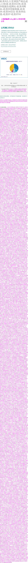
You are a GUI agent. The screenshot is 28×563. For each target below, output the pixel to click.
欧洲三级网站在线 (10, 204)
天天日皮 (17, 262)
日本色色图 (4, 516)
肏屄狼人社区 (9, 473)
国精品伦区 (11, 344)
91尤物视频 (22, 185)
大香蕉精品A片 (10, 503)
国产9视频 (11, 391)
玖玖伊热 (2, 266)
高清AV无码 (4, 334)
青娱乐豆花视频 (19, 489)
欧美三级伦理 (14, 364)
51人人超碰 (18, 352)
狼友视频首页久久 (13, 285)
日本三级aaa (15, 229)
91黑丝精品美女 (22, 395)
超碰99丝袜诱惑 (4, 129)
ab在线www (10, 190)
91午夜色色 (22, 311)
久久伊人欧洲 (8, 369)
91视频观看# (14, 368)
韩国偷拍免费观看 (19, 284)
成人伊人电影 (10, 521)
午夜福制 (21, 178)
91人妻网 (9, 161)
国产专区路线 (4, 468)
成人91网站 (6, 532)
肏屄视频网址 (14, 357)
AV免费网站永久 (14, 328)
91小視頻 (24, 279)
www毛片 (2, 238)
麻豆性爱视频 (21, 164)
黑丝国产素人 (23, 309)
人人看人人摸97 (3, 459)
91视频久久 (9, 114)
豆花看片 (22, 121)
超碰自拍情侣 (5, 142)
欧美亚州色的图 (12, 515)
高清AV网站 (9, 158)
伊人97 (20, 267)
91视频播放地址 (10, 468)
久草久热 (5, 416)
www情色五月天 (16, 194)
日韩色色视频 (22, 463)
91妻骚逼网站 (21, 207)
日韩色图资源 (4, 317)
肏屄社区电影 (2, 237)
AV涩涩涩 (19, 384)
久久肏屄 (10, 443)
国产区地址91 (13, 228)
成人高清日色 (6, 133)
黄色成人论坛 (14, 304)
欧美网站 (9, 242)
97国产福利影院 (17, 121)
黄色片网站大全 (13, 387)
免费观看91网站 (6, 538)
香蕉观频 (4, 338)
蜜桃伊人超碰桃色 (18, 417)
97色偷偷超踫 (21, 195)
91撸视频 (5, 311)
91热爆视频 (20, 498)
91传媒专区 (4, 396)
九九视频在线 (20, 424)
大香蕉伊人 (2, 465)
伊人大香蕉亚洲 (3, 331)
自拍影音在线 (15, 554)
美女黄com (4, 426)
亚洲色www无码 (17, 386)
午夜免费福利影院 (7, 297)
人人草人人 (21, 189)
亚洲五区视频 (11, 171)
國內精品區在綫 (8, 390)
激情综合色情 (22, 245)
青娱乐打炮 (13, 512)
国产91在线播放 (17, 520)
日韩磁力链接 (19, 401)
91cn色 (1, 534)
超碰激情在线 (5, 270)
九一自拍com (21, 490)
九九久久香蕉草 (10, 134)
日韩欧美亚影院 (18, 398)
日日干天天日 (5, 480)
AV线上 (9, 246)
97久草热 (14, 430)
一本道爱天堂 (8, 430)
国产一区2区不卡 (11, 283)
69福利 (17, 430)
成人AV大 (23, 332)
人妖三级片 (10, 186)
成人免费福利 (8, 553)
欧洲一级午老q (23, 459)
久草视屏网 (18, 428)
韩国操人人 (13, 210)
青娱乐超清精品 (16, 280)
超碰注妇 (17, 555)
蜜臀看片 (2, 344)
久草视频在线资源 (7, 438)
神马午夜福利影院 (20, 439)
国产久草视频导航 (18, 420)
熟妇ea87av (4, 558)
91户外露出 (6, 125)
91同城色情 (6, 258)
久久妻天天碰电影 (23, 126)
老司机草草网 (14, 324)
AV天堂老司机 (12, 117)
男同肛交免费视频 (15, 561)
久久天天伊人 (21, 331)
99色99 (5, 236)
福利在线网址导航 (22, 254)
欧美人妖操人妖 (13, 495)
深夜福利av (3, 216)
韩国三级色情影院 (13, 362)
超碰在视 (21, 161)
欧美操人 (10, 525)
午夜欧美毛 (18, 416)
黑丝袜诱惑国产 (20, 324)
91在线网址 (10, 361)
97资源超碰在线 (7, 308)
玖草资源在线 (7, 405)
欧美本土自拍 (4, 527)
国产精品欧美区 (7, 356)
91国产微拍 (3, 229)
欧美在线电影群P (5, 343)
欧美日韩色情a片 (23, 305)
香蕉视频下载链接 (3, 323)
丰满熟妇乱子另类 (3, 201)
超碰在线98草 (20, 532)
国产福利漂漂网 (16, 536)
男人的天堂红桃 (10, 208)
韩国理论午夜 (16, 271)
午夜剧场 (10, 195)
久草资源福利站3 (19, 504)
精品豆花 (18, 474)
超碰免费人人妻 (10, 206)
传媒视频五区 (9, 212)
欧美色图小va (19, 199)
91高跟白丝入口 (10, 330)
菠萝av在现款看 (3, 194)
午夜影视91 (16, 296)
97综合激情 (17, 379)
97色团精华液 (5, 458)
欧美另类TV (16, 190)
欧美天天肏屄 (22, 117)
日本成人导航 (23, 223)
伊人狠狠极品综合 (19, 128)
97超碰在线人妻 (4, 293)
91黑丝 (9, 131)
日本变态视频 (23, 351)
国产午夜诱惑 (8, 474)
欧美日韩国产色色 (14, 177)
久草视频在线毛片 (21, 297)
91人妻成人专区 (3, 161)
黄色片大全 (21, 112)
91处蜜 (17, 349)
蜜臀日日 (24, 465)
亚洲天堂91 (12, 109)
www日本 (24, 352)
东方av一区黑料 (23, 408)
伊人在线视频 (5, 511)
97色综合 (22, 438)
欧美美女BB (3, 219)
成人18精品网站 (9, 309)
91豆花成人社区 (6, 413)
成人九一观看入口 (12, 401)
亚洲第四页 (3, 267)
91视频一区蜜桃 (22, 129)
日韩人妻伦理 (24, 308)
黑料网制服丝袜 (16, 172)
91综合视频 (19, 216)
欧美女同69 (4, 383)
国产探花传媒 (17, 414)
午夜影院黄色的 (8, 278)
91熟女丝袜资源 (11, 379)
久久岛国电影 (12, 343)
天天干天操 (10, 383)
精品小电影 (14, 369)
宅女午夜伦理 (17, 293)
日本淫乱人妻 (24, 298)
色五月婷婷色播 (4, 544)
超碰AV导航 (6, 450)
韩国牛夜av (23, 497)
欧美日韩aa (5, 534)
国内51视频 (3, 421)
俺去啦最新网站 (17, 494)
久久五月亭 (16, 478)
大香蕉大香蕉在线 (17, 528)
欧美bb (23, 444)
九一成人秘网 (9, 253)
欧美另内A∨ (23, 413)
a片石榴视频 (21, 130)
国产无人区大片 (17, 447)
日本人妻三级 (13, 407)
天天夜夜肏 (3, 364)
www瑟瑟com (12, 279)
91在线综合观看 (18, 431)
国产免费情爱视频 (20, 394)
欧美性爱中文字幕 (22, 158)
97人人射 (24, 107)
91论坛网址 (11, 414)
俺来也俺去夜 (21, 219)
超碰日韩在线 (16, 178)
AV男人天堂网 (4, 484)
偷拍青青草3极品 (6, 398)
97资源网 (17, 548)
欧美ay (13, 158)
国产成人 (4, 481)
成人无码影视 (20, 317)
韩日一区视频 (20, 366)
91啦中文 (15, 392)
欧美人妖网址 (8, 388)
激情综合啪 (14, 114)
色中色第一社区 (17, 477)
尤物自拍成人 (15, 255)
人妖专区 (21, 390)
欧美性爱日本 (16, 534)
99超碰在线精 (12, 274)
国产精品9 (23, 180)
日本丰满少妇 (8, 254)
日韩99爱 (5, 395)
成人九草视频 (13, 394)
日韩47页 (26, 120)
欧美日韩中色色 (12, 315)
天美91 (5, 361)
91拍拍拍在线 (9, 221)
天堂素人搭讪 (12, 133)
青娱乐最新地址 (11, 314)
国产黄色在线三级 (14, 254)
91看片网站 (7, 128)
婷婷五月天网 (10, 550)
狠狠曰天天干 (14, 184)
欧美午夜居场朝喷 (14, 353)
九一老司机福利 (12, 202)
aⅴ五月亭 (16, 460)
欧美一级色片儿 (4, 284)
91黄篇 (15, 206)
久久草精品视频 (17, 154)
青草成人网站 (12, 108)
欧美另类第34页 (10, 151)
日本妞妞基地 (8, 304)
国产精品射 (18, 315)
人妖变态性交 (21, 255)
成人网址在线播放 (20, 347)
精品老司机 (18, 159)
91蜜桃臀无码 (5, 126)
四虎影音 (14, 443)
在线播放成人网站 (23, 433)
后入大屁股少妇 (24, 236)
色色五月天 (25, 160)
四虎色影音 (15, 510)
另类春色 (21, 378)
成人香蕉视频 (25, 275)
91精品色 (16, 189)
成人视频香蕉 (7, 251)
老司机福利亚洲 (22, 338)
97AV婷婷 (12, 412)
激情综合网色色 (23, 280)
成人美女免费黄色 (19, 314)
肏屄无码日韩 (14, 165)
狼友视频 (2, 258)
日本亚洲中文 (21, 328)
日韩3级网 (23, 114)
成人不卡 (4, 384)
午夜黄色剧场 (8, 116)
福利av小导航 (2, 409)
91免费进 (6, 186)
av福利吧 (6, 471)
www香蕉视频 (17, 484)
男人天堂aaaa (18, 507)
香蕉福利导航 (13, 469)
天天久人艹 (10, 156)
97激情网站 (14, 488)
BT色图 (18, 429)
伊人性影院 (4, 446)
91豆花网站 (7, 109)
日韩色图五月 (20, 143)
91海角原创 (3, 231)
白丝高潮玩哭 (13, 275)
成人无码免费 (9, 498)
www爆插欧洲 (10, 447)
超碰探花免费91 (15, 167)
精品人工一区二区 (21, 270)
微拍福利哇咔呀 (7, 519)
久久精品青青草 (22, 163)
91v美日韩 (22, 361)
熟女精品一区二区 (12, 480)
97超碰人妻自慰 (23, 411)
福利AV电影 (12, 180)
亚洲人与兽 (12, 233)
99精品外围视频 (14, 326)
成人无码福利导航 (16, 137)
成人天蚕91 (16, 107)
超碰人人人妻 (12, 262)
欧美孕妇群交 (8, 352)
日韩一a (22, 154)
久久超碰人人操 (22, 262)
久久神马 (21, 210)
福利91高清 (6, 414)
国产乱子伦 (19, 155)
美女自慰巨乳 (15, 425)
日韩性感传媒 (21, 242)
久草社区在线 (23, 416)
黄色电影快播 (6, 285)
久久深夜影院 (2, 510)
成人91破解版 (10, 311)
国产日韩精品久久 (15, 185)
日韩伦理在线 (5, 439)
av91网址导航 (15, 403)
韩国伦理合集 (14, 188)
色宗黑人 (19, 421)
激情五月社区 (2, 425)
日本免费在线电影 (6, 420)
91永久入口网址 (5, 555)
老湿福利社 (24, 108)
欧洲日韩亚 (11, 168)
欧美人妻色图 (13, 306)
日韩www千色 (6, 382)
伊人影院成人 (12, 444)
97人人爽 (2, 156)
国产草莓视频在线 (16, 113)
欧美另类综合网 (9, 554)
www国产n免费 (23, 508)
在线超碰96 (15, 120)
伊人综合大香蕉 (9, 148)
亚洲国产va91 (14, 553)
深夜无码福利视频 (3, 245)
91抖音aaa (13, 398)
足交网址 (9, 386)
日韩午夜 (12, 294)
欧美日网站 (20, 511)
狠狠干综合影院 (9, 409)
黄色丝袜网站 (9, 562)
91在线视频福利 (17, 332)
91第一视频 (2, 177)
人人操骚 (23, 173)
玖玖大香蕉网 (10, 121)
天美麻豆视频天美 (9, 360)
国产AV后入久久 (12, 147)
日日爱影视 (13, 377)
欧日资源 (18, 276)
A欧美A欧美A (9, 216)
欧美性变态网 (6, 391)
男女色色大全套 (21, 304)
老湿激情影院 (15, 191)
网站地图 (8, 102)
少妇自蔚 (4, 208)
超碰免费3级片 (3, 545)
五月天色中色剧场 (5, 176)
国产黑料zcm (13, 474)
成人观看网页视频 (10, 322)
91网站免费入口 (19, 169)
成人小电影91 (4, 493)
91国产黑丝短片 (18, 444)
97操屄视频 (14, 429)
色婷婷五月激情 (21, 473)
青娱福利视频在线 (8, 182)
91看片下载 (21, 186)
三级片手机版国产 (20, 557)
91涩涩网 (11, 234)
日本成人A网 (23, 240)
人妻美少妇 (9, 514)
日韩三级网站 (11, 142)
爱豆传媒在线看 (7, 220)
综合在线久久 (16, 396)
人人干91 (20, 134)
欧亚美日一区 (11, 189)
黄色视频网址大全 (16, 408)
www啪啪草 (11, 144)
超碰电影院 (10, 120)
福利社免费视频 (5, 441)
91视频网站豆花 (23, 506)
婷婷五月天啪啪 (13, 251)
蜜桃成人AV (10, 493)
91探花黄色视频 (11, 284)
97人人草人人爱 (11, 236)
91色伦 (11, 392)
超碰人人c (18, 173)
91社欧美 (12, 181)
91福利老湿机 (24, 244)
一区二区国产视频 (3, 523)
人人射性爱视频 (22, 144)
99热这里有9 (5, 525)
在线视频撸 (6, 451)
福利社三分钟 (7, 524)
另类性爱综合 (21, 486)
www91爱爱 (16, 463)
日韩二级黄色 (10, 484)
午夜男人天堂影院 (22, 289)
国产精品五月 (15, 207)
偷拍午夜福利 (23, 310)
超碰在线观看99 (4, 499)
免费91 (1, 135)
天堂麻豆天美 (9, 319)
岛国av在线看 (6, 203)
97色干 (3, 360)
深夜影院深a (7, 301)
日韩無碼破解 (25, 401)
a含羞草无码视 (9, 237)
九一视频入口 (6, 281)
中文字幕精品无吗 (7, 442)
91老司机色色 (18, 471)
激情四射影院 (23, 455)
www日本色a (2, 403)
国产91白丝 (18, 321)
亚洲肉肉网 (12, 288)
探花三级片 (12, 382)
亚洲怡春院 (2, 400)
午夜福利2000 (22, 190)
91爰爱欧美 (24, 489)
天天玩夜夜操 (8, 561)
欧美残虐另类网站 (12, 291)
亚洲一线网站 (12, 257)
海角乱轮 (17, 117)
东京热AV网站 (15, 289)
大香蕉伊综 (16, 360)
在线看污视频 (8, 549)
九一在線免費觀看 (9, 478)
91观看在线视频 (19, 480)
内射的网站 (16, 373)
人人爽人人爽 (22, 383)
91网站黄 (10, 334)
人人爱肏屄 (19, 488)
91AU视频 (3, 562)
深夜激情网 (4, 232)
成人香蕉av (25, 134)
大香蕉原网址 (16, 323)
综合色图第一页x (6, 228)
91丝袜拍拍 (15, 208)
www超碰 (3, 554)
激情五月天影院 (11, 520)
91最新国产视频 (8, 300)
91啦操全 (15, 156)
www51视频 (6, 266)
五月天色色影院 (19, 203)
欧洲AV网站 (10, 371)
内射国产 (9, 433)
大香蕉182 (21, 198)
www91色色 (5, 168)
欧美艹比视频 (6, 250)
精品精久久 (10, 408)
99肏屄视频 (25, 368)
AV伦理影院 (22, 336)
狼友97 (4, 477)
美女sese (13, 540)
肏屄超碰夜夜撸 (19, 202)
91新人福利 (17, 245)
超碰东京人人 (9, 194)
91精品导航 (7, 341)
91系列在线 (7, 456)
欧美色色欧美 (2, 430)
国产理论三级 (18, 308)
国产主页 (19, 114)
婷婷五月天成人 (10, 214)
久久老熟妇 (9, 384)
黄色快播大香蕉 (9, 510)
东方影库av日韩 (21, 537)
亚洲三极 (10, 439)
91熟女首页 (6, 225)
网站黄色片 (24, 450)
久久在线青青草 (7, 197)
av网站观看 (5, 135)
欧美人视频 (9, 335)
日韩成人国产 (16, 198)
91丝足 (18, 533)
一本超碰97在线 (21, 364)
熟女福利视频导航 (21, 452)
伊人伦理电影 (8, 177)
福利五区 (8, 276)
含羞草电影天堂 (24, 429)
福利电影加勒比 (18, 412)
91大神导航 (2, 300)
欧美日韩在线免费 (13, 227)
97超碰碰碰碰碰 (12, 264)
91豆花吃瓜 (16, 186)
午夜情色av (24, 431)
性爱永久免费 (20, 156)
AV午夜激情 (15, 486)
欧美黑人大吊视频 (18, 193)
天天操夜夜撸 (18, 122)
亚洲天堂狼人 (12, 215)
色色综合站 (4, 358)
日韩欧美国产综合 (15, 278)
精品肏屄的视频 (24, 257)
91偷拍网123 (13, 442)
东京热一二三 (9, 318)
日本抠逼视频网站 (7, 167)
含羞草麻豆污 (8, 155)
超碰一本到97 (21, 296)
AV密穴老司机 (5, 378)
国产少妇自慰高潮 (18, 141)
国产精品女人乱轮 (13, 441)
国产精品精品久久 (7, 324)
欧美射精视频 (20, 313)
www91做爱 (12, 122)
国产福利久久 (15, 164)
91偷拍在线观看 (8, 502)
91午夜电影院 (12, 504)
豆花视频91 (17, 540)
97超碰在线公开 (20, 150)
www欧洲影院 (23, 484)
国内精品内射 (6, 362)
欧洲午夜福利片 (4, 443)
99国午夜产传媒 (10, 163)
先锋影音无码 (20, 268)
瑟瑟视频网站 (24, 322)
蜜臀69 (1, 413)
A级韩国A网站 (11, 499)
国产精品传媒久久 (13, 532)
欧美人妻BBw (13, 321)
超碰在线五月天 (18, 422)
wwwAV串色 (19, 197)
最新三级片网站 (4, 332)
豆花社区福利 (4, 292)
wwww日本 (11, 250)
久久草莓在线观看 (7, 184)
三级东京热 (18, 244)
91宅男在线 (13, 507)
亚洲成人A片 (7, 377)
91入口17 (11, 463)
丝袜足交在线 (22, 248)
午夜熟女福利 (7, 306)
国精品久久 (6, 491)
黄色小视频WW (22, 554)
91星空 (4, 214)
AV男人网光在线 (24, 113)
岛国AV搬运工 (20, 227)
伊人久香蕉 (25, 197)
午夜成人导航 (21, 191)
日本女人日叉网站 (23, 330)
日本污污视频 (11, 129)
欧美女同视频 (18, 288)
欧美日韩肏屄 (18, 458)
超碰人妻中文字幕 (12, 472)
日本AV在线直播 (14, 476)
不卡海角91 (12, 405)
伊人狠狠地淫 (18, 108)
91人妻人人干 (19, 443)
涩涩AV (24, 251)
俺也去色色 (19, 146)
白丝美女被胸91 (17, 240)
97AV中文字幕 (15, 253)
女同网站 (12, 351)
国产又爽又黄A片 (11, 135)
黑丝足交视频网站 (21, 131)
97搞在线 (4, 158)
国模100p (19, 298)
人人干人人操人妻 (19, 109)
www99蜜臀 (10, 454)
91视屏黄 (25, 511)
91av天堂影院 (19, 482)
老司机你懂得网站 (5, 244)
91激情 (26, 473)
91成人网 (11, 529)
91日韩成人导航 (22, 167)
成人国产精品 (22, 437)
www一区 (16, 129)
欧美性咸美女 (4, 381)
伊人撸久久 (25, 424)
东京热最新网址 (4, 178)
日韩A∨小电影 (21, 514)
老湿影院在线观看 (16, 224)
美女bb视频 (21, 139)
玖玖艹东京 (23, 527)
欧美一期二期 (6, 150)
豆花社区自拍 (17, 181)
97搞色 (19, 241)
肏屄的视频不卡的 (15, 246)
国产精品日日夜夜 (9, 240)
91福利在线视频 (14, 518)
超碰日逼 (14, 502)
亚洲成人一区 (18, 497)
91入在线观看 (6, 461)
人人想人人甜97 (22, 319)
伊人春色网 (15, 525)
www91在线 (14, 138)
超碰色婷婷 (12, 340)
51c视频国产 (5, 287)
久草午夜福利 (22, 246)
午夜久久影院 (10, 395)
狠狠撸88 (5, 431)
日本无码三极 (10, 296)
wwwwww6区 (15, 319)
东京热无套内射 (5, 315)
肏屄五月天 (22, 529)
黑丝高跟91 (15, 218)
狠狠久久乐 (8, 467)
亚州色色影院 (5, 548)
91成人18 (13, 308)
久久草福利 (24, 264)
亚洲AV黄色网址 (17, 503)
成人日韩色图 (22, 349)
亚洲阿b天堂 (11, 491)
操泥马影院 (19, 362)
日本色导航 (8, 437)
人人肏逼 (12, 356)
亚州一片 (9, 523)
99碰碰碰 (21, 371)
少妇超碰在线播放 (22, 518)
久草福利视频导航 (8, 152)
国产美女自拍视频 (14, 238)
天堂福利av (24, 461)
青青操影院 (23, 159)
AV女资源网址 (4, 418)
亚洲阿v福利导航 (18, 250)
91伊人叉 (22, 494)
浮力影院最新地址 (6, 340)
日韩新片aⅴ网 (7, 489)
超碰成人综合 (21, 177)
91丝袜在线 (23, 201)
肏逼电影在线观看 (18, 118)
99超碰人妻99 (5, 189)
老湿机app (22, 293)
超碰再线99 (12, 524)
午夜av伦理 (15, 270)
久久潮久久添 (10, 365)
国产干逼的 (23, 288)
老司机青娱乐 (7, 181)
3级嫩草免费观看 (15, 433)
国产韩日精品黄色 (9, 452)
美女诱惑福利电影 (21, 538)
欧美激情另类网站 (19, 306)
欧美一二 (25, 435)
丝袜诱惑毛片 (23, 224)
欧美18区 (11, 258)
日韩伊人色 (24, 267)
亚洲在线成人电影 (10, 455)
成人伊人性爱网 (22, 287)
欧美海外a (20, 404)
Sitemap (25, 91)
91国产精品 (9, 364)
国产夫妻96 (4, 371)
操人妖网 (6, 156)
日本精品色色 (14, 298)
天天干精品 (22, 204)
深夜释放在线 (11, 546)
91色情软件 (16, 378)
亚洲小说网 (10, 146)
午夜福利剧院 (5, 501)
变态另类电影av (15, 331)
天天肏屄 (21, 478)
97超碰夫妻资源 (24, 365)
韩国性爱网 (14, 388)
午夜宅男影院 (23, 137)
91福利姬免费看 (16, 152)
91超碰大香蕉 (4, 296)
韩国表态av (10, 178)
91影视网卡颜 (19, 388)
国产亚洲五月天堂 (8, 486)
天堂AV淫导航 (23, 182)
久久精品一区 (12, 448)
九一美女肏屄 (6, 485)
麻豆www (22, 551)
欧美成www (10, 323)
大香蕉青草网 (7, 180)
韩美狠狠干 (10, 511)
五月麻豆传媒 (10, 154)
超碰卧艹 (13, 261)
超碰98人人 (22, 278)
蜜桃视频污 (20, 292)
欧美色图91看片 (12, 461)
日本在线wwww (14, 519)
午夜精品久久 (16, 214)
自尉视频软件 (23, 545)
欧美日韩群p (5, 224)
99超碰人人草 (5, 111)
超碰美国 (7, 494)
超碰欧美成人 (24, 477)
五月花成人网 (8, 533)
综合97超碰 (17, 204)
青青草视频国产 (13, 559)
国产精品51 (17, 233)
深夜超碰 (16, 499)
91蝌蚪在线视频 (18, 301)
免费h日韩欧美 (22, 302)
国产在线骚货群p (16, 454)
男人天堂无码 (20, 510)
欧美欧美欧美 (22, 168)
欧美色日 (7, 345)
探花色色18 (11, 281)
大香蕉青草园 (20, 357)
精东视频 (17, 130)
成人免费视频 (8, 400)
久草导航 (22, 414)
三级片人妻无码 (18, 211)
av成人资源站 (23, 212)
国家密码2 (7, 124)
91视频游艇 (25, 373)
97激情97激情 (22, 516)
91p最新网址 (4, 151)
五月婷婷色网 (17, 545)
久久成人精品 (4, 313)
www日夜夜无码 (14, 292)
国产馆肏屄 (6, 497)
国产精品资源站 (6, 411)
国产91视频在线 (4, 375)
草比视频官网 (22, 382)
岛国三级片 (11, 193)
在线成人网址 (2, 218)
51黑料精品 (13, 159)
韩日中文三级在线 (15, 248)
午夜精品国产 (19, 461)
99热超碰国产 (9, 267)
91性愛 (8, 231)
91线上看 (15, 309)
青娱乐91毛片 (14, 533)
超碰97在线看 (5, 314)
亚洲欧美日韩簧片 (23, 151)
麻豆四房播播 (16, 344)
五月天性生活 (10, 527)
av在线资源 (15, 259)
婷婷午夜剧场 (23, 501)
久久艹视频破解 (19, 418)
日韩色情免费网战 (5, 302)
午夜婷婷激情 (12, 555)
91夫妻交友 (22, 344)
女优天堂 (13, 130)
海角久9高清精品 (18, 261)
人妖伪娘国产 (19, 335)
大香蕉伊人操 (21, 218)
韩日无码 (4, 357)
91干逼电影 (15, 537)
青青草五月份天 (16, 305)
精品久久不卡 (19, 467)
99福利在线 (15, 473)
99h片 (3, 533)
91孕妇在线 (3, 319)
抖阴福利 (23, 138)
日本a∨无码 (22, 233)
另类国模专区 (4, 488)
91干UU (5, 246)
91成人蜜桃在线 (20, 369)
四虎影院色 (6, 117)
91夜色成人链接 (22, 234)
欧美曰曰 (12, 112)
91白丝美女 (3, 212)
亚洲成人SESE (6, 529)
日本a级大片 (9, 199)
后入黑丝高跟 (20, 251)
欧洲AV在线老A (11, 548)
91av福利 (2, 225)
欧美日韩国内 (22, 430)
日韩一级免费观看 (14, 139)
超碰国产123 (24, 412)
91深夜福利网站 (4, 472)
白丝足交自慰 (21, 229)
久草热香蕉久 (17, 546)
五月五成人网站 (17, 550)
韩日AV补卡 (7, 118)
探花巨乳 (3, 294)
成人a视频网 (3, 163)
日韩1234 (17, 336)
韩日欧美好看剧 (3, 476)
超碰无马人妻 (15, 371)
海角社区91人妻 (18, 544)
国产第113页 (17, 551)
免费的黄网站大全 (11, 418)
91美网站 (4, 199)
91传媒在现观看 (12, 244)
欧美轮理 (17, 434)
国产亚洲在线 (21, 281)
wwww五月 (10, 201)
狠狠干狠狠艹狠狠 (18, 465)
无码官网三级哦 (22, 208)
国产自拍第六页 (4, 550)
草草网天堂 (2, 124)
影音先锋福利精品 (18, 356)
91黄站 (19, 184)
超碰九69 (14, 237)
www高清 (23, 540)
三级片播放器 (24, 135)
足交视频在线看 (14, 297)
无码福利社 (11, 460)
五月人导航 (22, 327)
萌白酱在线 (16, 151)
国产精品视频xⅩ (16, 409)
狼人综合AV (2, 198)
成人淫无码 (6, 417)
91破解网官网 (23, 533)
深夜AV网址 (7, 465)
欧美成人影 (2, 474)
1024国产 (2, 417)
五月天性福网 (24, 176)
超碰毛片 (22, 546)
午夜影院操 (20, 476)
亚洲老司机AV (12, 249)
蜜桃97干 (13, 437)
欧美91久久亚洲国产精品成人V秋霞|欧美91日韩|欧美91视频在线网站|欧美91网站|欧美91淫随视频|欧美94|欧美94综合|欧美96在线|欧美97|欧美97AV (13, 101)
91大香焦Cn (3, 206)
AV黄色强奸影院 (11, 501)
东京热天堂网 (21, 253)
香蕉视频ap (8, 263)
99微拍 (2, 326)
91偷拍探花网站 (8, 248)
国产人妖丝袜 (6, 264)
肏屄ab (15, 146)
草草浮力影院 (6, 160)
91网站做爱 (11, 534)
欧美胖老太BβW (12, 173)
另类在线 (12, 413)
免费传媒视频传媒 (6, 275)
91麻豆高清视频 (4, 508)
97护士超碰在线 (13, 341)
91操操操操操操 (14, 339)
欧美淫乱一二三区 (10, 545)
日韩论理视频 (14, 421)
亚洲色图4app (22, 214)
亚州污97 (14, 439)
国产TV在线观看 (21, 446)
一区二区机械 (4, 211)
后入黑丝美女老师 (18, 468)
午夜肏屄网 (24, 488)
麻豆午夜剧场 (11, 375)
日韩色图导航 (4, 336)
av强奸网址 (9, 138)
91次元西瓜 (21, 425)
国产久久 (20, 399)
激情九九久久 (22, 381)
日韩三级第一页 (20, 285)
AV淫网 (5, 272)
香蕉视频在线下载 (11, 416)
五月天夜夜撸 (2, 240)
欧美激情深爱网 (20, 174)
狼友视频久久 (9, 429)
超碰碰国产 (9, 446)
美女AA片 (20, 238)
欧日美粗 (4, 204)
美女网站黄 (22, 370)
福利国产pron (13, 482)
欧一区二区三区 (5, 202)
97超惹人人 (12, 266)
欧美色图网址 (23, 375)
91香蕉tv (12, 551)
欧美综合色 (18, 135)
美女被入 (11, 494)
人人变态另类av (11, 245)
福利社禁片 (21, 561)
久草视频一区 (20, 120)
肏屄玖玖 (17, 411)
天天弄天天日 (20, 206)
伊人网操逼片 (2, 369)
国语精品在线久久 (11, 336)
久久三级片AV (16, 126)
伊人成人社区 (19, 147)
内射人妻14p (10, 305)
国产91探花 (5, 291)
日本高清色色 (16, 529)
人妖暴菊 (23, 184)
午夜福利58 (20, 358)
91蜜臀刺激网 (21, 360)
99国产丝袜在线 (16, 232)
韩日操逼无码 (16, 311)
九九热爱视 (15, 511)
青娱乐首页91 (9, 347)
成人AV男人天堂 (9, 241)
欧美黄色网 (9, 366)
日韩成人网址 (22, 534)
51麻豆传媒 (4, 408)
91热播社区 (6, 227)
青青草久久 (15, 446)
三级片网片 (17, 382)
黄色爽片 (24, 250)
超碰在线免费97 (3, 242)
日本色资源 (24, 469)
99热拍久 (12, 465)
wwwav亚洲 (22, 232)
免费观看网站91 (5, 274)
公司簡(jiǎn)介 (6, 51)
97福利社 (24, 485)
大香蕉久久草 (10, 396)
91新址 (12, 386)
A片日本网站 (6, 173)
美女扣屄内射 (14, 197)
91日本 (24, 388)
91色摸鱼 (20, 326)
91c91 (16, 158)
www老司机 (17, 274)
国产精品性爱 (22, 323)
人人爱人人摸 (7, 268)
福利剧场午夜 (8, 368)
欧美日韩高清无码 (19, 215)
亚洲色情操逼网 (19, 279)
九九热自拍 (16, 395)
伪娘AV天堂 (16, 506)
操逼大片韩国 (9, 259)
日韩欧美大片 (9, 219)
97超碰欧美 (4, 520)
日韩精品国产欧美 (15, 459)
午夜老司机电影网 (7, 185)
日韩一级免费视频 (21, 318)
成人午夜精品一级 (15, 161)
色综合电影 (19, 237)
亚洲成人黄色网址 (19, 435)
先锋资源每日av (12, 160)
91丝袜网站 (16, 168)
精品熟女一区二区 (5, 349)
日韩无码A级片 (17, 111)
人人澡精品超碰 (10, 490)
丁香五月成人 (9, 255)
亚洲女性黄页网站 (15, 390)
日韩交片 (8, 407)
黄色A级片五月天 (20, 531)
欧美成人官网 (24, 405)
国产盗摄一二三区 (11, 211)
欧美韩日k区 (18, 249)
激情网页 (17, 381)
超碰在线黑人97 (7, 261)
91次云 (1, 203)
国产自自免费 (2, 309)
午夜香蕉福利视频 (9, 198)
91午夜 (20, 107)
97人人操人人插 (18, 125)
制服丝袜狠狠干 (15, 300)
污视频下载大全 (20, 116)
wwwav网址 (15, 338)
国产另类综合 (22, 377)
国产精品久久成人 (6, 495)
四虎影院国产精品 (6, 541)
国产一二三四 (21, 354)
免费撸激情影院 (5, 370)
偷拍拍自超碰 (8, 353)
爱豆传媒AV (17, 257)
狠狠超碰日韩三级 (15, 523)
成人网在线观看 (14, 400)
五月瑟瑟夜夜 (19, 472)
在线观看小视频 (14, 220)
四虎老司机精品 (19, 160)
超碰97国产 (22, 536)
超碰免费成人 (23, 503)
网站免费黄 (5, 195)
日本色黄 (24, 146)
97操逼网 (12, 141)
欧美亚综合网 (20, 374)
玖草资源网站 (5, 401)
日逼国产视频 (8, 339)
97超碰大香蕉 (5, 113)
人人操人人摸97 (13, 541)
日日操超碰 (10, 542)
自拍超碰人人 (18, 426)
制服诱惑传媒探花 (13, 143)
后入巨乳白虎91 (20, 165)
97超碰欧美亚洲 (19, 228)
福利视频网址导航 (18, 294)
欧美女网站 (18, 225)
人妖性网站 (8, 294)
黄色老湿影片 (23, 181)
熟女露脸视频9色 (13, 231)
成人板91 (11, 373)
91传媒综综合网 (11, 544)
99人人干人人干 (4, 506)
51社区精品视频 (24, 122)
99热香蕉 (2, 471)
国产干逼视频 (17, 455)
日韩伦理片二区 (15, 399)
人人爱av (10, 536)
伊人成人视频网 (5, 444)
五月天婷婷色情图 (13, 150)
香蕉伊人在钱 (6, 147)
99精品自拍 (6, 460)
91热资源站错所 (11, 458)
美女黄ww (3, 318)
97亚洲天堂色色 (16, 361)
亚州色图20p (16, 124)
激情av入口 (14, 347)
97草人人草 (3, 469)
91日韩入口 (7, 394)
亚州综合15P (23, 276)
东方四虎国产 (19, 559)
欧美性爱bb (25, 399)
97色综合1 (9, 207)
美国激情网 (6, 234)
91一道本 (14, 216)
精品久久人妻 (24, 249)
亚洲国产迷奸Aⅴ (16, 527)
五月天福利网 (15, 219)
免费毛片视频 (18, 133)
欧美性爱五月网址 (11, 426)
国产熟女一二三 (23, 124)
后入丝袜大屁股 (23, 142)
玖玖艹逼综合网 (18, 322)
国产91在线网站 (24, 225)
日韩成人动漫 (24, 458)
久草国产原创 (7, 288)
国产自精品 (15, 313)
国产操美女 (19, 469)
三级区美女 (15, 241)
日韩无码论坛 (7, 321)
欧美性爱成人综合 (10, 477)
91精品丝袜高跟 (17, 391)
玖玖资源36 (13, 549)
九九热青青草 (9, 137)
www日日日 (4, 503)
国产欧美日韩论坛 (7, 518)
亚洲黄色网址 (2, 143)
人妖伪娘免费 (20, 220)
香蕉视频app (14, 131)
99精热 (5, 433)
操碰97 (24, 404)
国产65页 (22, 334)
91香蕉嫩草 (16, 163)
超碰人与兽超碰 (16, 182)
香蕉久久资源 (22, 555)
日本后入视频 (4, 514)
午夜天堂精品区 (7, 328)
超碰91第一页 (3, 429)
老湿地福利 (25, 171)
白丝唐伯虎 (14, 366)
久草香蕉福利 (12, 435)
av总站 (6, 280)
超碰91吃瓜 (6, 171)
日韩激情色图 (7, 424)
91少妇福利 (3, 335)
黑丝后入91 (18, 450)
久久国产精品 (21, 499)
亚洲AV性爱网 (9, 229)
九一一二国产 (19, 275)
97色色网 (2, 489)
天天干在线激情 (9, 327)
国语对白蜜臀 (12, 125)
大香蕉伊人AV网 (3, 490)
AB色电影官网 (16, 521)
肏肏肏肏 (9, 516)
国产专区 (5, 305)
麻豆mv (7, 448)
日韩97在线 (22, 523)
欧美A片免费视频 (14, 464)
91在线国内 (11, 345)
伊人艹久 (2, 306)
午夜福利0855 (12, 225)
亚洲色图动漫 (23, 391)
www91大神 (5, 428)
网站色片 (9, 358)
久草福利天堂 (8, 464)
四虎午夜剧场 (23, 194)
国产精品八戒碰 (13, 450)
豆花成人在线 (18, 340)
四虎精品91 (24, 544)
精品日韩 (16, 134)
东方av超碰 (3, 221)
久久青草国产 (10, 232)
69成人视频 (14, 116)
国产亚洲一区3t (3, 114)
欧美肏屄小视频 (13, 424)
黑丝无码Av (20, 368)
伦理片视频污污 (9, 403)
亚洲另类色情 (7, 141)
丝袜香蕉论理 (17, 413)
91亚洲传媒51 (23, 447)
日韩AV (6, 536)
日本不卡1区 (7, 507)
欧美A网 (11, 404)
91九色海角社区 (9, 425)
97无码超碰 (12, 456)
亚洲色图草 (3, 259)
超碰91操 (12, 124)
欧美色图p (6, 344)
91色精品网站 (12, 370)
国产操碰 (17, 370)
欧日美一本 (10, 111)
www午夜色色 (20, 188)
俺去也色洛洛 (4, 521)
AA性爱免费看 (25, 237)
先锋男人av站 (24, 241)
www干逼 (17, 144)
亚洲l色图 (16, 281)
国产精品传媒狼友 (5, 144)
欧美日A (5, 322)
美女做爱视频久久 (23, 521)
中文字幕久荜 (2, 452)
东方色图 (12, 301)
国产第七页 (10, 558)
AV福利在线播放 (12, 531)
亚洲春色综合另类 (15, 334)
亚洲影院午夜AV (17, 310)
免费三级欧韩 (6, 262)
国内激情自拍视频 (20, 553)
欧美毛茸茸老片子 (16, 221)
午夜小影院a (4, 154)
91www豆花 (19, 485)
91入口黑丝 (22, 152)
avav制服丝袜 (21, 403)
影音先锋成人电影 (16, 327)
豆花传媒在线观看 (22, 353)
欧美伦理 (3, 327)
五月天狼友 (18, 291)
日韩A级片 (4, 537)
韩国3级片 (23, 274)
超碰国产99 (9, 357)
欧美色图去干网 (22, 300)
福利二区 (8, 112)
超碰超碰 (25, 366)
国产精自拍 (14, 384)
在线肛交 (17, 437)
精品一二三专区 (10, 481)
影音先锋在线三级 (13, 538)
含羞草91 (8, 469)
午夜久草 (15, 452)
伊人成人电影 (11, 506)
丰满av (10, 223)
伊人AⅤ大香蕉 (10, 107)
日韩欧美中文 (12, 176)
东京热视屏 (19, 341)
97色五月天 (6, 528)
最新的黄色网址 (18, 456)
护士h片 (9, 399)
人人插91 (25, 202)
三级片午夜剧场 (15, 354)
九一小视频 (17, 266)
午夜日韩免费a (6, 435)
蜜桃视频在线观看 (16, 201)
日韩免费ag (17, 448)
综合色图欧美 (11, 293)
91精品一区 (4, 454)
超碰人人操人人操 (5, 193)
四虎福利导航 (22, 558)
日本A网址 (7, 174)
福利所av (6, 283)
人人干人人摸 (4, 134)
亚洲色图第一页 (9, 218)
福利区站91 (4, 120)
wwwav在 (13, 438)
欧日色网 (2, 227)
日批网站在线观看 (16, 148)
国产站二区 (15, 404)
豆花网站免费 (17, 508)
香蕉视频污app (17, 330)
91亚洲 (17, 210)
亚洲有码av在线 (12, 169)
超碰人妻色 (10, 280)
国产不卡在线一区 (5, 169)
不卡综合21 (16, 234)
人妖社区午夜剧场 (21, 259)
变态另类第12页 (8, 191)
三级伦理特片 (23, 111)
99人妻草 (14, 199)
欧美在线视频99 (11, 471)
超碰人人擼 (22, 272)
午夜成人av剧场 (21, 519)
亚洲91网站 (10, 332)
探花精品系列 (11, 508)
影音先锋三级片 (24, 474)
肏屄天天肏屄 (15, 318)
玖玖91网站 (12, 489)
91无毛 (20, 464)
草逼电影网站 (8, 557)
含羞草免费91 (15, 195)
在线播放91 (11, 378)
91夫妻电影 (13, 352)
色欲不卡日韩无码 (11, 381)
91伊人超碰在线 (17, 365)
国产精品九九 (7, 422)
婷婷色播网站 (2, 368)
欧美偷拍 (6, 546)
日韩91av (20, 373)
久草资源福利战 (22, 271)
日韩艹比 (17, 302)
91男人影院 (24, 216)
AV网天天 (17, 287)
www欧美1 (14, 374)
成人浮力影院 (8, 130)
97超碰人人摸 (14, 557)
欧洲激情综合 (13, 276)
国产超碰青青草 (7, 139)
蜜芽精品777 (9, 537)
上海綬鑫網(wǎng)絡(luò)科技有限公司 (15, 90)
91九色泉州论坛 (11, 431)
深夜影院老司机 (6, 551)
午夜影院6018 (6, 122)
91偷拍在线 (18, 348)
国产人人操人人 (10, 338)
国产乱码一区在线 (15, 516)
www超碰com (7, 351)
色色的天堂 (19, 231)
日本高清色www (19, 502)
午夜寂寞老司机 (24, 451)
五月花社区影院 (23, 434)
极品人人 (12, 118)
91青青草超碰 (21, 460)
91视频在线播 (10, 272)
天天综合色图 (2, 437)
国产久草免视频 (13, 268)
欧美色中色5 (23, 550)
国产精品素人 (17, 142)
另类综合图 (7, 412)
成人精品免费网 (3, 374)
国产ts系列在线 (10, 310)
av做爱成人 (12, 417)
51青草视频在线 (5, 279)
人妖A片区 (20, 339)
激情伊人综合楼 (12, 428)
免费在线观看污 (17, 491)
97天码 (22, 448)
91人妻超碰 (10, 126)
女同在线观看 (18, 524)
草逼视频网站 (24, 343)
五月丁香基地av (7, 188)
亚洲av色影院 (17, 351)
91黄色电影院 (14, 358)
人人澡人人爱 (2, 478)
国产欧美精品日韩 (7, 165)
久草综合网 (12, 128)
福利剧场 (5, 207)
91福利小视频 (16, 272)
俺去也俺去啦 (7, 238)
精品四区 (19, 138)
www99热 (2, 233)
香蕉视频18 (25, 199)
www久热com (6, 504)
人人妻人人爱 (18, 451)
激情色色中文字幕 (3, 121)
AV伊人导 (14, 335)
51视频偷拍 (4, 365)
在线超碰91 (7, 482)
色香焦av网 (6, 531)
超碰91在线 (23, 495)
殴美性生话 (22, 409)
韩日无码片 (24, 193)
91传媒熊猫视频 (7, 159)
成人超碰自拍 (14, 263)
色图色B (13, 434)
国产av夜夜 (14, 155)
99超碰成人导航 (17, 542)
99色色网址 (2, 128)
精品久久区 (9, 313)
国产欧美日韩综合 (18, 171)
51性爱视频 (22, 221)
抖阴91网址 (9, 331)
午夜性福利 (9, 459)
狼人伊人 (9, 476)
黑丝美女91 (18, 180)
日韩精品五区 (12, 348)
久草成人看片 (12, 302)
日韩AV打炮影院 (16, 558)
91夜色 (8, 292)
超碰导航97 (10, 172)
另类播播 (11, 224)
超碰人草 (23, 426)
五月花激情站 (15, 514)
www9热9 (9, 488)
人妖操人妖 (6, 223)
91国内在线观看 (13, 174)
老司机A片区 (17, 345)
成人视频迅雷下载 (7, 540)
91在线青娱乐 (23, 172)
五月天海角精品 (6, 108)
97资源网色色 (5, 146)
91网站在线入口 (12, 349)
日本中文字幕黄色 (9, 271)
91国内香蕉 (19, 442)
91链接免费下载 (20, 387)
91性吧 (23, 421)
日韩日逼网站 (8, 289)
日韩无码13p (22, 548)
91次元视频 (12, 411)
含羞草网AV (24, 464)
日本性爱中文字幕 (20, 263)
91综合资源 (6, 215)
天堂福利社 (16, 112)
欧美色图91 (23, 384)
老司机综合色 (8, 354)
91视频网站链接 (4, 542)
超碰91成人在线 (8, 164)
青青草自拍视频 (12, 203)
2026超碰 (23, 524)
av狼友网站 (6, 463)
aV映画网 (22, 266)
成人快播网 (18, 283)
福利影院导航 (12, 497)
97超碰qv (3, 388)
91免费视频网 (7, 326)
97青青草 (11, 528)
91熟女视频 (5, 131)
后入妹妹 (4, 330)
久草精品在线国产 (16, 223)
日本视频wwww (16, 383)
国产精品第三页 (14, 242)
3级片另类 (18, 515)
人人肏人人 (12, 422)
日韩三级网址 (12, 451)
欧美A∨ (3, 155)
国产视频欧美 (7, 512)
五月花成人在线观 (6, 387)
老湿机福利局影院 (3, 172)
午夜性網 (11, 113)
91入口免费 (25, 238)
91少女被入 (9, 421)
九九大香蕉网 (20, 400)
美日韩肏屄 (6, 257)
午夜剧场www (4, 399)
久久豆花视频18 (17, 258)
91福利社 (17, 438)
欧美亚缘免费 (18, 343)
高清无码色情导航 (7, 434)
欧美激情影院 (15, 267)
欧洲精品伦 (22, 148)
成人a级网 (2, 512)
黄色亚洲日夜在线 (16, 212)
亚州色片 (19, 495)
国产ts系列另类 (4, 379)
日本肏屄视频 (5, 190)
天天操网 (10, 270)
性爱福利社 (22, 396)
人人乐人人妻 (8, 210)
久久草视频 (6, 249)
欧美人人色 (24, 155)
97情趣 (7, 143)
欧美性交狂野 (4, 447)
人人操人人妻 (13, 467)
